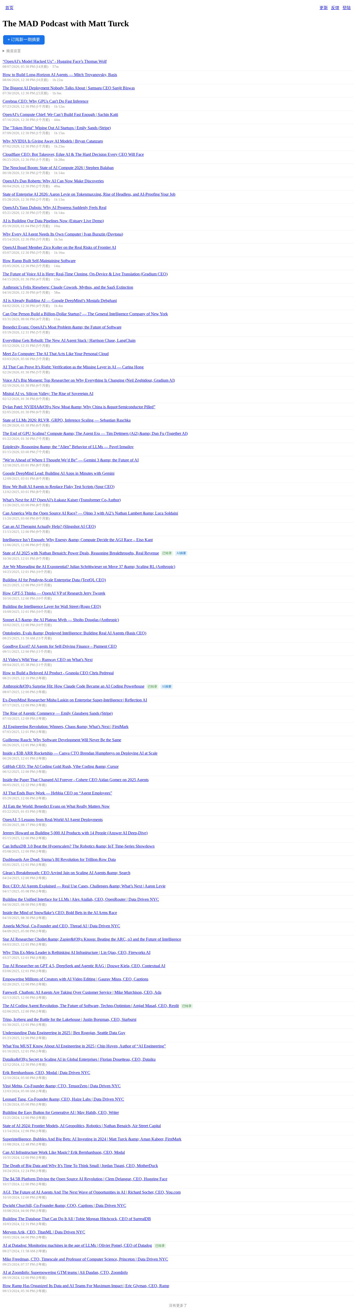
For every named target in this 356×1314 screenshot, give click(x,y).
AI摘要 (181, 553)
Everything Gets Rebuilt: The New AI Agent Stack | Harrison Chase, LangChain (69, 340)
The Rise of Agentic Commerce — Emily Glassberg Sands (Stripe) (58, 713)
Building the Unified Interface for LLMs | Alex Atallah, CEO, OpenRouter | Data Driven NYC (81, 899)
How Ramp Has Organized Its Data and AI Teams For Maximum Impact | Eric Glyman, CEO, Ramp (86, 1286)
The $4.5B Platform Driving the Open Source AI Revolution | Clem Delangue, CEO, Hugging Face (85, 1179)
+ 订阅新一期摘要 (24, 39)
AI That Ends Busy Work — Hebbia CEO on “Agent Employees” (57, 793)
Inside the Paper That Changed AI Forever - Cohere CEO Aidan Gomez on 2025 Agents (76, 780)
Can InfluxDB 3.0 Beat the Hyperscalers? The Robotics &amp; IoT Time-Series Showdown (79, 846)
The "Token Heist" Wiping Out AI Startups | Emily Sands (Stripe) (57, 128)
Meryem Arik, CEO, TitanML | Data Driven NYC (44, 1232)
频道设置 (13, 51)
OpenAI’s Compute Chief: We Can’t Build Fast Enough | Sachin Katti (60, 114)
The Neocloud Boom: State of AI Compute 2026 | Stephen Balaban (58, 167)
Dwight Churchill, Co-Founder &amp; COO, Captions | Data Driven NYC (64, 1205)
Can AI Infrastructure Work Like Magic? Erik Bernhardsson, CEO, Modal (64, 1152)
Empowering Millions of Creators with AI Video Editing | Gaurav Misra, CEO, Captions (75, 979)
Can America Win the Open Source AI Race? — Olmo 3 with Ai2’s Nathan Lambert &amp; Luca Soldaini (90, 513)
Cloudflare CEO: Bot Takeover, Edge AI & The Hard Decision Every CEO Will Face (73, 154)
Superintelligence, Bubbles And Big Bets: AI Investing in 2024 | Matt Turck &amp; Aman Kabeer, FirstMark (92, 1139)
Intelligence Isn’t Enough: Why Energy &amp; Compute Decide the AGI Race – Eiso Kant (78, 540)
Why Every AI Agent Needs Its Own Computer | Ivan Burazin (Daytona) (63, 234)
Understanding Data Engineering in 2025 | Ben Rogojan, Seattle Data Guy (64, 1033)
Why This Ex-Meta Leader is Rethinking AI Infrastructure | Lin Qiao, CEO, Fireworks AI (76, 952)
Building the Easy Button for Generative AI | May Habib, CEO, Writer (61, 1112)
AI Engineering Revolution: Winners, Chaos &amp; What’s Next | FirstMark (65, 726)
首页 (9, 7)
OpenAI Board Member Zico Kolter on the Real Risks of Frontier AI (59, 247)
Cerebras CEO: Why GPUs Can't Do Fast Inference (45, 101)
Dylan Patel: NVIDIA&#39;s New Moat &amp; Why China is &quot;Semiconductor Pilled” (79, 407)
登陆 (346, 7)
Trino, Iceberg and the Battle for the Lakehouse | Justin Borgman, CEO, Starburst (69, 1019)
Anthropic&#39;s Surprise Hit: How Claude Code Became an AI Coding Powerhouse (73, 686)
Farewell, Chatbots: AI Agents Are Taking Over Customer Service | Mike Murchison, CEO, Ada (82, 992)
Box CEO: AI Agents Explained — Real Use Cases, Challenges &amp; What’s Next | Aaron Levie (84, 886)
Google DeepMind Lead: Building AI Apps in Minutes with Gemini (58, 473)
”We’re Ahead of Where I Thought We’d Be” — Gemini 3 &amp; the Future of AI (71, 460)
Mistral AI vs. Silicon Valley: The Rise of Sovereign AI (48, 393)
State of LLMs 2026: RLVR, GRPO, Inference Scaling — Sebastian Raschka (67, 420)
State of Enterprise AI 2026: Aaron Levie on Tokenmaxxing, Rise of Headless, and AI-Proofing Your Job (89, 194)
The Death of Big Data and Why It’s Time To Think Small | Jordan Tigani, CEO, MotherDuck (80, 1165)
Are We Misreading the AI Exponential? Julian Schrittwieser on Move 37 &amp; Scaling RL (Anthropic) (89, 566)
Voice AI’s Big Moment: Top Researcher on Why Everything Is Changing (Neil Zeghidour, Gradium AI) (89, 380)
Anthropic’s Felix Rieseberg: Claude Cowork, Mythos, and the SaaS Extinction (68, 287)
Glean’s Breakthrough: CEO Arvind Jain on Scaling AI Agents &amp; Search (66, 873)
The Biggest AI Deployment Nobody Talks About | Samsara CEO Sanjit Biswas (69, 88)
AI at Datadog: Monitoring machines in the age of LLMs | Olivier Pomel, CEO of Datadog (77, 1245)
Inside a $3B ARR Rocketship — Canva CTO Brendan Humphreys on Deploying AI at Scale (80, 753)
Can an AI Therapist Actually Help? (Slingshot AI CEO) (49, 526)
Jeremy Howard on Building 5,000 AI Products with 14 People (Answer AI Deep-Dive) (75, 833)
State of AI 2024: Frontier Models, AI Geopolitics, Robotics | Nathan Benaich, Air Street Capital (82, 1126)
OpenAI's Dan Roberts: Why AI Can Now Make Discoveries (53, 181)
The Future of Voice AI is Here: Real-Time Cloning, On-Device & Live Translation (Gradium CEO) (85, 274)
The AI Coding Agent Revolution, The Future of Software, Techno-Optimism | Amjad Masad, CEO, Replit (91, 1005)
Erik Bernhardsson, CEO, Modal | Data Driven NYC (46, 1072)
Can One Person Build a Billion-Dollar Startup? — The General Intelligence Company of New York (85, 314)
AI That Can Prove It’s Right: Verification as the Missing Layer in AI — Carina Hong (73, 367)
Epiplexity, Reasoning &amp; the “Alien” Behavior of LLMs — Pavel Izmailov (68, 447)
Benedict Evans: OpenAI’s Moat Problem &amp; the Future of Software (62, 327)
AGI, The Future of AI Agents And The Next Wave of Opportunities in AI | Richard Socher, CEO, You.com (92, 1192)
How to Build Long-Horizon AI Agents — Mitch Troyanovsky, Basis (60, 74)
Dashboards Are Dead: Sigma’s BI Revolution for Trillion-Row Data (59, 859)
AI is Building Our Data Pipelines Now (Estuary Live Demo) (53, 221)
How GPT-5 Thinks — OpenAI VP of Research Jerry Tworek (54, 593)
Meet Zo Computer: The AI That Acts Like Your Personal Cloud (56, 353)
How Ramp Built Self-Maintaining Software (39, 260)
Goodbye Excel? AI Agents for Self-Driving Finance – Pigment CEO (60, 646)
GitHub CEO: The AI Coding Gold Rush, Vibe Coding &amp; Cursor (61, 766)
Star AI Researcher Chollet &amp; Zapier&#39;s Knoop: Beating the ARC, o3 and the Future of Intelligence (92, 939)
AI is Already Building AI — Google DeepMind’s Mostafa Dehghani (60, 300)
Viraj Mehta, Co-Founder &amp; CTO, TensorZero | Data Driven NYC (62, 1086)
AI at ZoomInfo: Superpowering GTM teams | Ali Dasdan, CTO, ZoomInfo (65, 1272)
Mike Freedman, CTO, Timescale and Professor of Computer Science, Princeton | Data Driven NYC (85, 1259)
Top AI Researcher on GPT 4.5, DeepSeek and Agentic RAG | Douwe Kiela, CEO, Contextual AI (84, 966)
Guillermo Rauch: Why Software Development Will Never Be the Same (62, 740)
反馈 (335, 7)
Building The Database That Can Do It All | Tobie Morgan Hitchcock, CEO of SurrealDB (77, 1219)
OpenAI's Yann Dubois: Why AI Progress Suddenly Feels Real (54, 207)
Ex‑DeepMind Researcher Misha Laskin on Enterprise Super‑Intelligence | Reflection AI (75, 700)
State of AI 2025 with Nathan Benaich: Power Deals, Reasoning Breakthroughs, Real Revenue (81, 553)
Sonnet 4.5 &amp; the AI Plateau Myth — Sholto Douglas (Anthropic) (61, 620)
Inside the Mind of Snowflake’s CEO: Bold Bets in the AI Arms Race (60, 912)
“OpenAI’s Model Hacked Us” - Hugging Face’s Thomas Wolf (55, 61)
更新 (324, 7)
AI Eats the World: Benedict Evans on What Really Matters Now (56, 806)
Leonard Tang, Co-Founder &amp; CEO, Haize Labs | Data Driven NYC (63, 1099)
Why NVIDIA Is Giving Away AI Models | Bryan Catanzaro (53, 141)
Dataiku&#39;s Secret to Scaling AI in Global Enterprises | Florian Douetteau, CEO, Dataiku (79, 1059)
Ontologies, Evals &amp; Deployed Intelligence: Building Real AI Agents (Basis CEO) (74, 633)
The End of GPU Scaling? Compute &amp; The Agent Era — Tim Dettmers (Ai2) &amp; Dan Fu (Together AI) (95, 433)
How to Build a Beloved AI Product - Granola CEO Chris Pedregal (58, 673)
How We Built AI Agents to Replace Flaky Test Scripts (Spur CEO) (58, 486)
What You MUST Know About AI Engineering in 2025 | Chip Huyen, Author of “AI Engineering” (84, 1046)
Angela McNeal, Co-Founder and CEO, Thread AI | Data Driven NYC (61, 926)
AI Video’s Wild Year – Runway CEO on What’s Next (48, 659)
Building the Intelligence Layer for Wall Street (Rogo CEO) (52, 606)
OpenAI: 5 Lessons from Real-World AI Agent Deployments (53, 819)
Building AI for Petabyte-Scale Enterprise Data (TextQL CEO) (54, 580)
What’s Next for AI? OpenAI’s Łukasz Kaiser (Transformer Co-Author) (62, 500)
